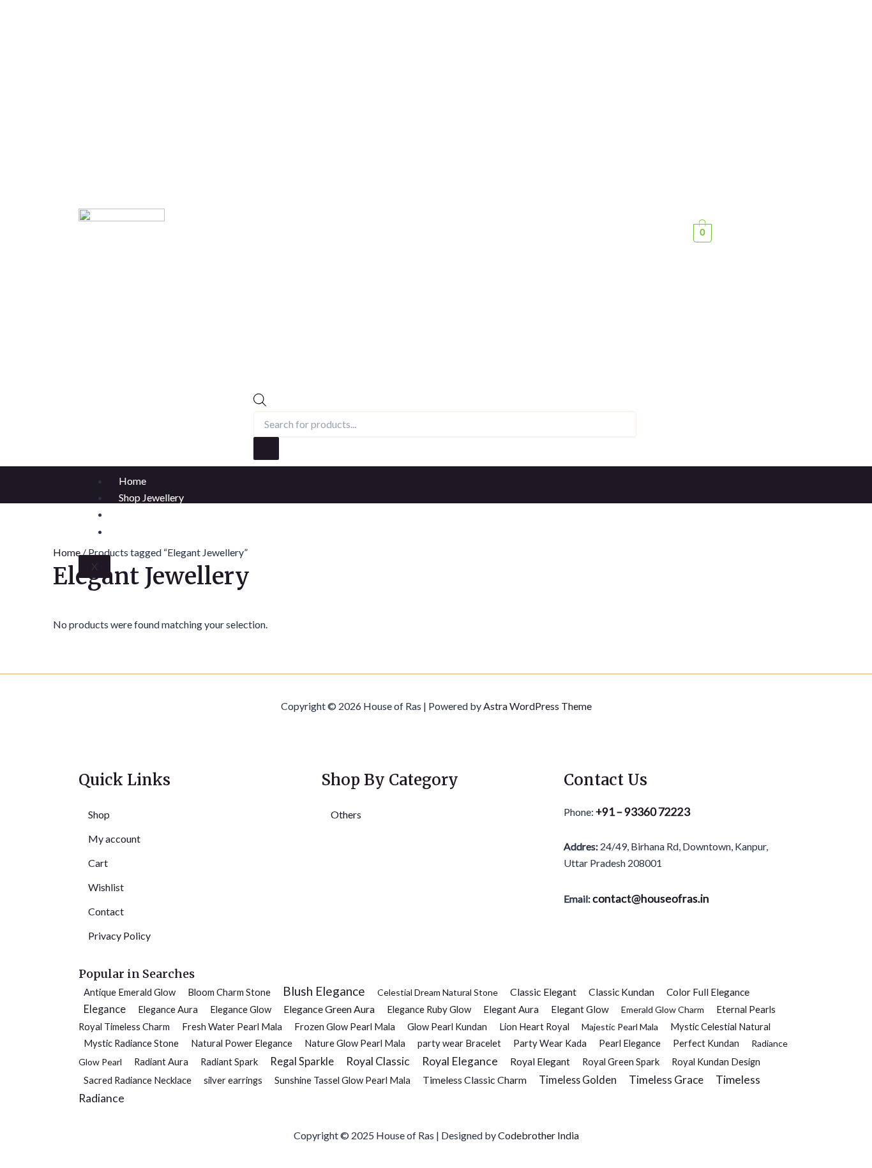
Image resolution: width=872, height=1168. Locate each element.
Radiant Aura (161, 1061)
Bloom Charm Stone (229, 992)
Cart (98, 863)
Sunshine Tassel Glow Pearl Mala (342, 1080)
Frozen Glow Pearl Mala (344, 1026)
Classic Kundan (621, 992)
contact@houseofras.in (649, 898)
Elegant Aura (511, 1009)
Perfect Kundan (706, 1043)
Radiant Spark (229, 1061)
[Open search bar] (259, 402)
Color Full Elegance (707, 992)
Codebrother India (538, 1135)
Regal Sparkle (302, 1061)
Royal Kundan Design (716, 1061)
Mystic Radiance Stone (131, 1043)
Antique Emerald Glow (130, 992)
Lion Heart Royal (534, 1026)
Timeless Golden (578, 1080)
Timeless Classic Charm (475, 1080)
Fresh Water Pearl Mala (232, 1026)
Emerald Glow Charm (662, 1009)
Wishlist (106, 887)
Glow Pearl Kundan (447, 1026)
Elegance (105, 1009)
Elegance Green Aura (329, 1009)
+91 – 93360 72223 (643, 811)
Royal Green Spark (620, 1061)
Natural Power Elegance (241, 1043)
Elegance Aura (168, 1009)
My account (114, 838)
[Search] (266, 448)
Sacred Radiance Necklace (138, 1080)
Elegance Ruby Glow (429, 1009)
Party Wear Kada (550, 1043)
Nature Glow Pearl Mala (354, 1043)
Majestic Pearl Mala (620, 1026)
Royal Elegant (540, 1061)
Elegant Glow (580, 1009)
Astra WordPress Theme (537, 706)
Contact (136, 531)
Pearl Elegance (630, 1043)
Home (132, 481)
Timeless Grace (666, 1079)
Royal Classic (378, 1061)
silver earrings (233, 1080)
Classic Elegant (543, 992)
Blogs (131, 514)
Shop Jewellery (151, 497)
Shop (99, 814)
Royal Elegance (460, 1061)
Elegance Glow (240, 1009)
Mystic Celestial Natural (720, 1026)
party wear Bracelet (459, 1043)
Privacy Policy (119, 935)
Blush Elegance (324, 991)
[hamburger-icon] (780, 479)
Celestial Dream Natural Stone (437, 992)
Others (346, 814)
